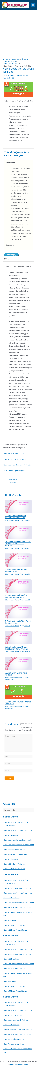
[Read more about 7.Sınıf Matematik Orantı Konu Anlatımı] (18, 560)
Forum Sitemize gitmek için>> (14, 471)
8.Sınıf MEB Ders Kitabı (11, 835)
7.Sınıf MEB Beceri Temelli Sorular (15, 930)
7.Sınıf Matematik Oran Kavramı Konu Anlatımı (15, 517)
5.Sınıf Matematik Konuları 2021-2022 (17, 1034)
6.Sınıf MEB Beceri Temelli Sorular (15, 991)
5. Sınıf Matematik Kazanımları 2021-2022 (18, 1030)
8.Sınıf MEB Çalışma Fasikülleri (14, 864)
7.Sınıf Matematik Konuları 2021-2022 (17, 907)
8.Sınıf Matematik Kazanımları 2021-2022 (18, 845)
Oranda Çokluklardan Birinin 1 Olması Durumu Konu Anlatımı (18, 543)
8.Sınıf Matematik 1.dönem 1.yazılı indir (17, 830)
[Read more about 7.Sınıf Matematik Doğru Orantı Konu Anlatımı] (18, 586)
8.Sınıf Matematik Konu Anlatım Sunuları (17, 840)
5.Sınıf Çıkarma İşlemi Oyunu (13, 1039)
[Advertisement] (18, 29)
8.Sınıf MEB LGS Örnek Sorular (14, 869)
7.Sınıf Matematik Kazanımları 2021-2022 (18, 903)
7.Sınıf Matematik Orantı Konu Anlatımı (16, 570)
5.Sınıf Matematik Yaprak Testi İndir (16, 1020)
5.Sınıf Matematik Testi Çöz (13, 1015)
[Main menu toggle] (33, 5)
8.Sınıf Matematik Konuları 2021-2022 (17, 850)
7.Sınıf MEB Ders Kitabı (11, 898)
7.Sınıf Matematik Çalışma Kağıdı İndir (17, 888)
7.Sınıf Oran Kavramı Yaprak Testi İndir (18, 703)
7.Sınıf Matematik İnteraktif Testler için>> (18, 465)
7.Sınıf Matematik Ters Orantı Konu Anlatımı (18, 622)
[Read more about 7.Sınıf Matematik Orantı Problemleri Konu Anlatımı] (18, 638)
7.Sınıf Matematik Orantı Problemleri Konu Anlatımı (16, 648)
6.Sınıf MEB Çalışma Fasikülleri (14, 986)
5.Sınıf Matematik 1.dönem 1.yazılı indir (17, 1010)
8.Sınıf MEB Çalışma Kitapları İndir (15, 854)
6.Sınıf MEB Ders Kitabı (11, 959)
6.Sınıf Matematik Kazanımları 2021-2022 (18, 964)
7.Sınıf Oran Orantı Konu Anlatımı (16, 674)
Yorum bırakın (8, 75)
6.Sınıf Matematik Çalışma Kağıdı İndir (17, 954)
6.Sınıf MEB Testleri (10, 981)
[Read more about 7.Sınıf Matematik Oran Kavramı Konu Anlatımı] (18, 506)
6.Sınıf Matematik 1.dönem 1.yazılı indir (17, 949)
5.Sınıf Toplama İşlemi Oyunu (13, 1044)
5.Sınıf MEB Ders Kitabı (11, 1025)
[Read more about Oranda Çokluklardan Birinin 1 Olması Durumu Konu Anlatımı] (18, 532)
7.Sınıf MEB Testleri (10, 920)
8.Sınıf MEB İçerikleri (10, 859)
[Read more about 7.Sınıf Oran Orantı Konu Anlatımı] (18, 663)
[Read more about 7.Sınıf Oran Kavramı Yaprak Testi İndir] (18, 692)
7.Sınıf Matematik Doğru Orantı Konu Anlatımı (16, 596)
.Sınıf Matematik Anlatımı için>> (15, 453)
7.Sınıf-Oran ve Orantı (22, 75)
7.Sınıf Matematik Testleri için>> (15, 459)
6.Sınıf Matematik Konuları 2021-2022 (17, 969)
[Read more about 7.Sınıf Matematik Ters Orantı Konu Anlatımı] (18, 612)
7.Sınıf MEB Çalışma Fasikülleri (14, 925)
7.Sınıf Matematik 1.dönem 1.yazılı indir (17, 893)
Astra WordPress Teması (19, 1065)
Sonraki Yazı (13, 483)
